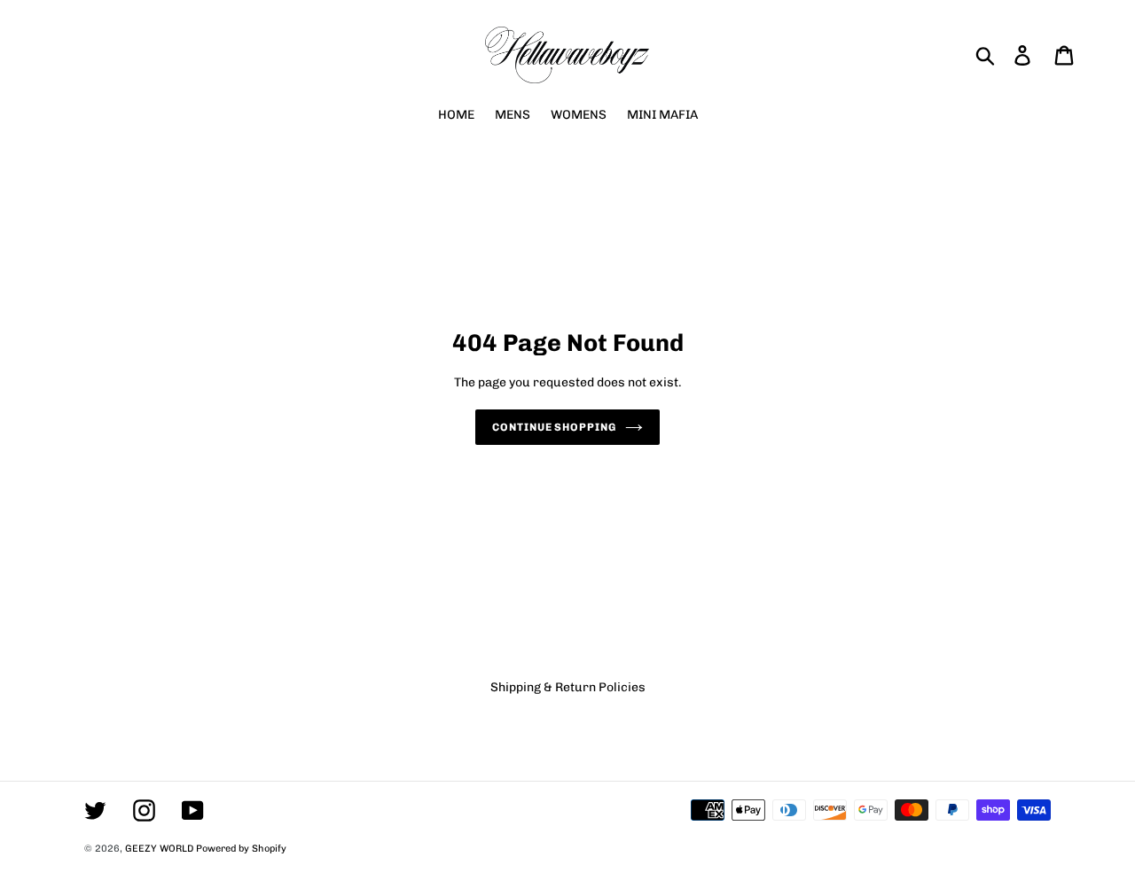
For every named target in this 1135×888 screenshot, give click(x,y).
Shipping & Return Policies (568, 687)
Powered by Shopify (241, 848)
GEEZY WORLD (159, 848)
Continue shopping (554, 427)
